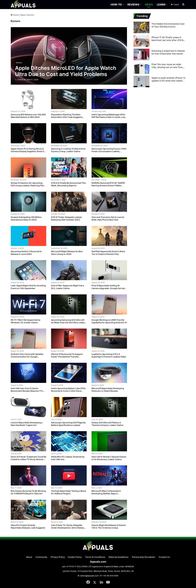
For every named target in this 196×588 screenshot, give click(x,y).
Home (15, 15)
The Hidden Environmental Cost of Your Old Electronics (168, 25)
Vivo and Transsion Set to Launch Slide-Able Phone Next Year (108, 218)
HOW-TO (116, 4)
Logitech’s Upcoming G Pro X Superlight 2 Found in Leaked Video (109, 355)
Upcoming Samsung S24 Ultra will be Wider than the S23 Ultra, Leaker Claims (68, 322)
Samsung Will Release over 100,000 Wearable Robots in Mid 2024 (28, 115)
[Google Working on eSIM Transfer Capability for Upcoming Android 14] (109, 304)
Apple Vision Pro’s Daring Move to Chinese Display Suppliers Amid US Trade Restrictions (28, 151)
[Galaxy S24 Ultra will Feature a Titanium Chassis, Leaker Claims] (109, 407)
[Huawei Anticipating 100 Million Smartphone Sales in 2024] (28, 202)
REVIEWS (133, 4)
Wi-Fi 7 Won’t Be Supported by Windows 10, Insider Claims (25, 321)
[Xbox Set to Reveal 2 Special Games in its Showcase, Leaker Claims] (109, 441)
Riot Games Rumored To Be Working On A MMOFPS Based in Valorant (28, 492)
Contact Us (164, 557)
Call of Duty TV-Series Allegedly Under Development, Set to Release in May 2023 (68, 528)
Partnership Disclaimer (143, 557)
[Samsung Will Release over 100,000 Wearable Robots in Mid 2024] (28, 99)
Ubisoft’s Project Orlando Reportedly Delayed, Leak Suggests (28, 526)
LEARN (161, 4)
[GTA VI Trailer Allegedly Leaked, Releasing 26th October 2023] (69, 202)
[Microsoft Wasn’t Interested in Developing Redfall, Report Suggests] (109, 475)
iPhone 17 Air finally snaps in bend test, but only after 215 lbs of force (168, 39)
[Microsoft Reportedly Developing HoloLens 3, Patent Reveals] (109, 373)
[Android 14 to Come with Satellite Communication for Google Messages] (28, 339)
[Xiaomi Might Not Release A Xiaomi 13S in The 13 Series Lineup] (109, 510)
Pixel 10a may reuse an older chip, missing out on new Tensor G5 (168, 66)
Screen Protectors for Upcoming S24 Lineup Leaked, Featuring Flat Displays (27, 185)
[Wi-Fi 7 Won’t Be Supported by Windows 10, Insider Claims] (28, 304)
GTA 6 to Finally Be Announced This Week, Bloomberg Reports (68, 184)
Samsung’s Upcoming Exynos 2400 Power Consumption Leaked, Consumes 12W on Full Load (109, 151)
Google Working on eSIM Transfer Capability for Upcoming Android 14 (109, 321)
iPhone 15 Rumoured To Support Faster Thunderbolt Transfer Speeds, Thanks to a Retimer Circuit (68, 356)
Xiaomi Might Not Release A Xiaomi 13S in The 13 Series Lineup (109, 526)
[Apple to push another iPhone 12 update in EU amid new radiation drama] (141, 81)
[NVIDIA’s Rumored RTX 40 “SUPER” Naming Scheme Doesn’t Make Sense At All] (109, 167)
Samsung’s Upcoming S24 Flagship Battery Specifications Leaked (68, 423)
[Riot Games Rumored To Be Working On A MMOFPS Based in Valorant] (28, 475)
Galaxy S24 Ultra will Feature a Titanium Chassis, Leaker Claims (107, 423)
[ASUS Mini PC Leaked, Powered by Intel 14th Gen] (69, 441)
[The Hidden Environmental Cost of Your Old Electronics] (141, 27)
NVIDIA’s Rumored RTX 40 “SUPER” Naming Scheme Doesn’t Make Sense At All (108, 185)
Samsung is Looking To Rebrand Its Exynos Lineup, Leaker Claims (68, 149)
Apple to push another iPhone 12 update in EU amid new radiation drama (168, 79)
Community (41, 557)
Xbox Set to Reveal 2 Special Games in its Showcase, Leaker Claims (109, 458)
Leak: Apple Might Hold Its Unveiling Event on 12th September (28, 286)
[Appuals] (23, 4)
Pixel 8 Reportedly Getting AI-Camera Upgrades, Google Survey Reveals (108, 288)
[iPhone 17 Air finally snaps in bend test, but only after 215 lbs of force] (141, 41)
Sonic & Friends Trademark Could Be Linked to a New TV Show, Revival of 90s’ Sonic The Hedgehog (28, 459)
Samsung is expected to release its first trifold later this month (168, 52)
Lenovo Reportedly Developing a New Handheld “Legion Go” (26, 423)
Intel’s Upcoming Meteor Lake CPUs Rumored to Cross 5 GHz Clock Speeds (68, 391)
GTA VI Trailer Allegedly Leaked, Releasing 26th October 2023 (66, 218)
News (22, 15)
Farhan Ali (20, 79)
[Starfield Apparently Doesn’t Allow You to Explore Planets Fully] (109, 236)
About (29, 557)
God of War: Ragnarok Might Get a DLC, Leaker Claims (67, 286)
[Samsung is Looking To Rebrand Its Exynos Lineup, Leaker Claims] (69, 133)
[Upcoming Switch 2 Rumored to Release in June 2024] (28, 236)
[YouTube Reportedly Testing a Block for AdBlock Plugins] (69, 475)
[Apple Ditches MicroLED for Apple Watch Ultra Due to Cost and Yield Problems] (69, 56)
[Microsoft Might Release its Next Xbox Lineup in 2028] (69, 236)
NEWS (149, 4)
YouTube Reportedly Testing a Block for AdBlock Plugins (68, 492)
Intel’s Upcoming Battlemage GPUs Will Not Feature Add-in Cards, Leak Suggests (109, 117)
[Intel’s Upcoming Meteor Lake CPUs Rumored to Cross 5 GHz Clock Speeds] (69, 373)
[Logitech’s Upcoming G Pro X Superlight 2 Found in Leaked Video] (109, 339)
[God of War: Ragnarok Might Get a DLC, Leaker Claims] (69, 270)
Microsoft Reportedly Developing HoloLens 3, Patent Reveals (108, 389)
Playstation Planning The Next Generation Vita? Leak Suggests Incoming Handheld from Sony (66, 117)
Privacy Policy (58, 557)
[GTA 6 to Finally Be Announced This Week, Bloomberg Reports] (69, 167)
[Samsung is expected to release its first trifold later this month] (141, 54)
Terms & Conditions (95, 557)
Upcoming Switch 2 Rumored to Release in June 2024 (26, 252)
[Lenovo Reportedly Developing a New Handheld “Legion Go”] (28, 407)
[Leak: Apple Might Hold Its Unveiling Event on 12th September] (28, 270)
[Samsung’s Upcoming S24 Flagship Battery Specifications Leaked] (69, 407)
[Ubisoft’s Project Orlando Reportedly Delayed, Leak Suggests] (28, 510)
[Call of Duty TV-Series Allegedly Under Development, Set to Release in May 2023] (69, 510)
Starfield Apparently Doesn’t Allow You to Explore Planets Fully (108, 252)
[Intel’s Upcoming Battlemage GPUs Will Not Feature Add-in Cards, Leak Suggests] (109, 99)
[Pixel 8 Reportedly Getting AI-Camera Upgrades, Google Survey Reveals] (109, 270)
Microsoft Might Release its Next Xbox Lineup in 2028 (67, 252)
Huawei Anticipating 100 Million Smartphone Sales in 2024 (26, 218)
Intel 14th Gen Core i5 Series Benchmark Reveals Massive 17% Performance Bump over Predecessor (27, 392)
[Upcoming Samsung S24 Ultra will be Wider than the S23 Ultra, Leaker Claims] (69, 304)
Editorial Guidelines (118, 557)
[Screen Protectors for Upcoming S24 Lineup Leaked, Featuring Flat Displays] (28, 167)
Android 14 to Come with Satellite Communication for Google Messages (27, 356)
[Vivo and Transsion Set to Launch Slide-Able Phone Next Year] (109, 202)
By (16, 79)
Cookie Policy (75, 557)
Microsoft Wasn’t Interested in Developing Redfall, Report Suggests (106, 493)
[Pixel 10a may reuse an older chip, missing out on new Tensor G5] (141, 68)
